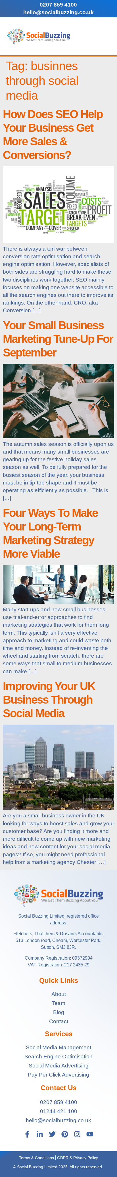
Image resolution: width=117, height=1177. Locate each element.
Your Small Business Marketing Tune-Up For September (58, 339)
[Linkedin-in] (39, 1134)
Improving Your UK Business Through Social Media (49, 699)
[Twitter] (52, 1134)
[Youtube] (89, 1134)
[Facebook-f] (27, 1134)
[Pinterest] (64, 1134)
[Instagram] (77, 1134)
